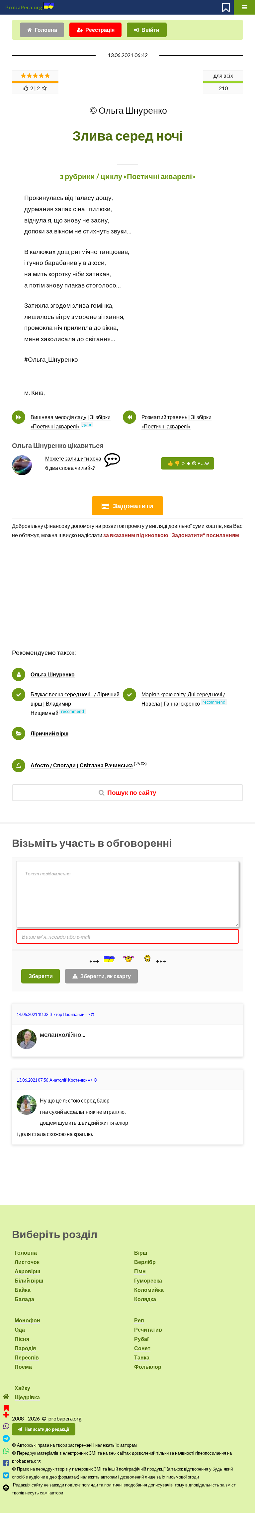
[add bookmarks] (6, 1410)
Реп (139, 1320)
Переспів (27, 1357)
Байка (23, 1290)
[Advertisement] (127, 600)
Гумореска (148, 1280)
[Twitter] (6, 1475)
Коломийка (149, 1290)
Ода (20, 1329)
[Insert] (109, 959)
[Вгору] (6, 1487)
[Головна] (6, 1397)
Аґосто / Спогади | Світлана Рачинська (82, 765)
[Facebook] (6, 1463)
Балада (24, 1299)
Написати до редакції (47, 1429)
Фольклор (147, 1366)
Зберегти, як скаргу (105, 976)
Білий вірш (29, 1280)
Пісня (22, 1339)
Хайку (22, 1388)
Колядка (145, 1299)
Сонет (142, 1348)
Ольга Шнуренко (53, 674)
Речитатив (148, 1329)
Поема (23, 1366)
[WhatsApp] (6, 1451)
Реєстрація (100, 30)
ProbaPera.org (23, 7)
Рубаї (141, 1339)
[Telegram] (6, 1438)
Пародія (25, 1348)
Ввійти (150, 30)
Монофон (27, 1320)
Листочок (27, 1262)
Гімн (140, 1271)
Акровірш (27, 1271)
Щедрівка (27, 1397)
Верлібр (145, 1262)
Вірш (140, 1252)
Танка (141, 1357)
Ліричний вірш (49, 733)
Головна (46, 30)
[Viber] (6, 1426)
